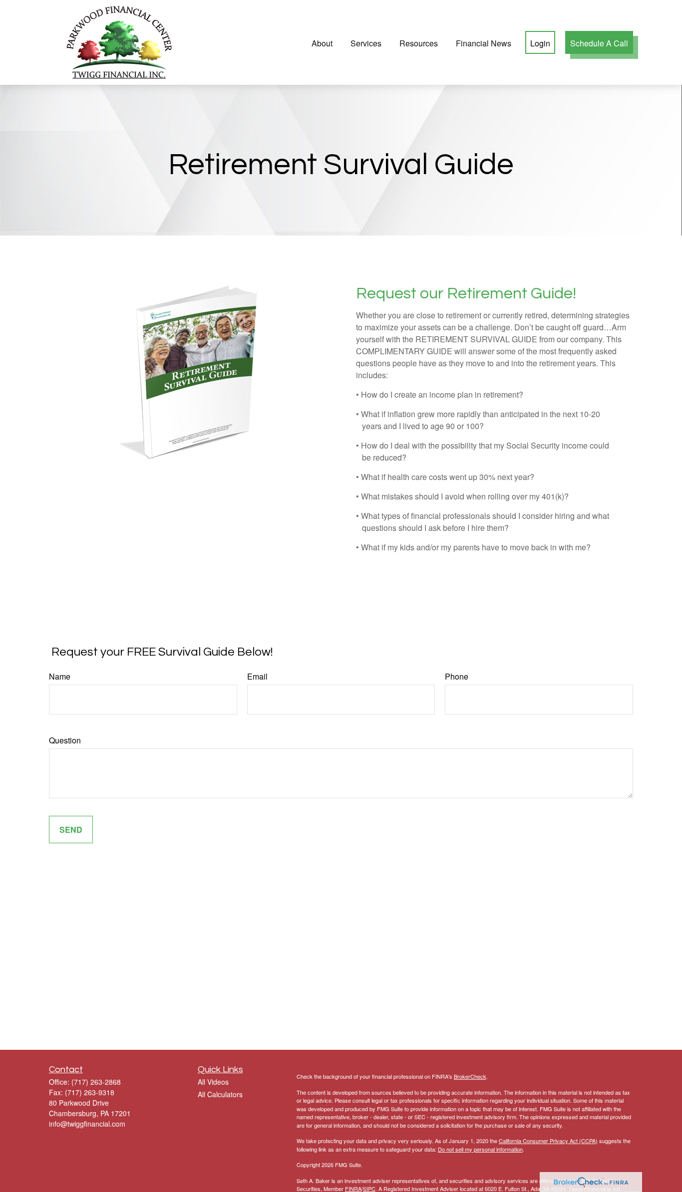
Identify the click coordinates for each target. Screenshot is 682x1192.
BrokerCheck (470, 1076)
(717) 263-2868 (96, 1082)
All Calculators (220, 1094)
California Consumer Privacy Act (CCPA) (548, 1141)
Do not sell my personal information (480, 1149)
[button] (322, 42)
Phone (456, 676)
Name (59, 676)
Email (257, 676)
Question (65, 740)
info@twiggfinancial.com (87, 1124)
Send (70, 829)
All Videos (213, 1082)
